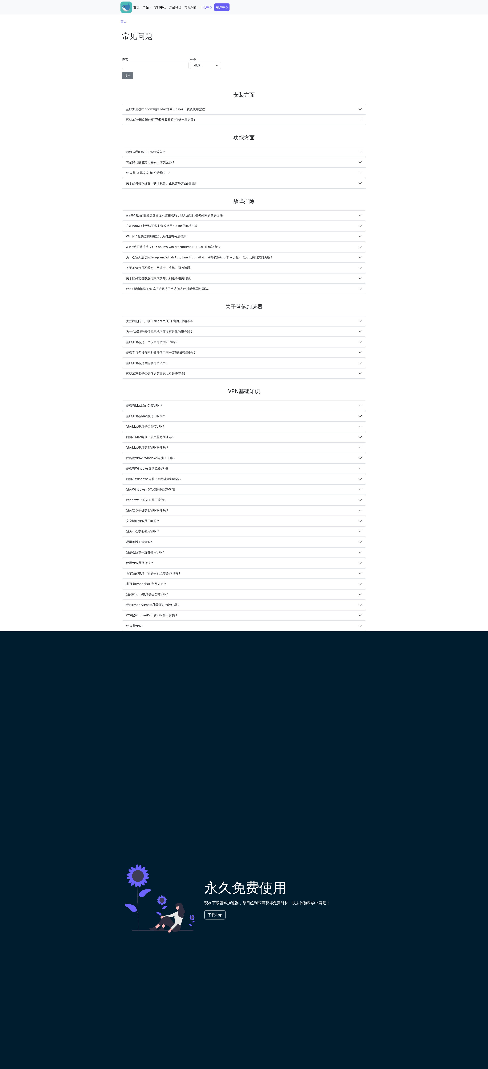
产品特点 (175, 7)
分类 (193, 59)
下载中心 (206, 7)
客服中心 (160, 7)
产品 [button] (146, 7)
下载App (215, 914)
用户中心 (222, 7)
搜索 (125, 59)
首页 (136, 7)
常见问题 (191, 7)
